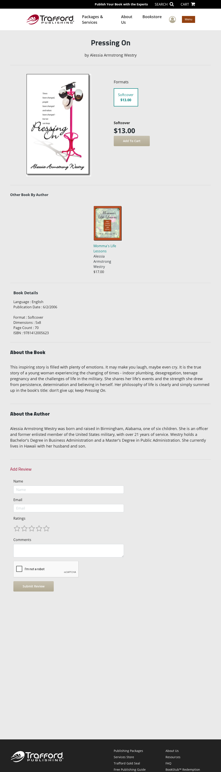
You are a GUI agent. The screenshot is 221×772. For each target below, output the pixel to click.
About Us (126, 19)
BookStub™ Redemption (183, 769)
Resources (173, 757)
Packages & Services (92, 19)
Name (18, 481)
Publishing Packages (128, 751)
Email (17, 499)
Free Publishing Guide (130, 769)
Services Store (124, 757)
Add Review (21, 469)
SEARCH (162, 4)
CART (185, 4)
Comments (22, 539)
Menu (188, 19)
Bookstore (152, 16)
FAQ (168, 763)
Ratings (19, 518)
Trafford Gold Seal (127, 763)
